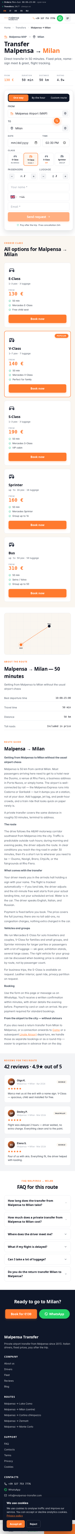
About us (9, 1363)
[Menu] (68, 18)
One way (18, 97)
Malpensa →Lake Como (18, 1403)
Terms (7, 1455)
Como (56, 1030)
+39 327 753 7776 (19, 1483)
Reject (33, 1523)
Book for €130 (21, 1314)
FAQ (6, 1443)
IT (10, 10)
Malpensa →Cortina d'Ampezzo (22, 1415)
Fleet (7, 1374)
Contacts (9, 1449)
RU (27, 10)
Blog (6, 1386)
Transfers (21, 27)
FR (21, 10)
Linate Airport (28, 1034)
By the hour (38, 97)
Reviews (9, 1380)
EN (4, 10)
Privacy (8, 1460)
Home (7, 27)
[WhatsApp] (60, 18)
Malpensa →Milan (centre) (19, 1409)
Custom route (59, 97)
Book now (37, 319)
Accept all (16, 1523)
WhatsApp (56, 1314)
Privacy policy (15, 1515)
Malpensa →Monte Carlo (18, 1426)
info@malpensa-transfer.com (25, 1495)
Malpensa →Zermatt (16, 1420)
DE (15, 10)
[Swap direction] (56, 120)
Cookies (8, 1466)
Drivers (8, 1369)
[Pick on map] (65, 113)
